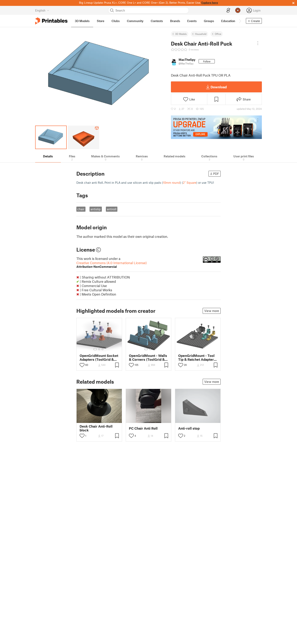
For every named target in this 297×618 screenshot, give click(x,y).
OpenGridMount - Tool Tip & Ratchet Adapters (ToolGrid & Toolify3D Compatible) (197, 357)
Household (200, 33)
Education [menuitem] (228, 21)
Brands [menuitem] (175, 21)
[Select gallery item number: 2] (99, 349)
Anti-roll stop (189, 428)
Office (218, 33)
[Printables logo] (51, 21)
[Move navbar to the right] (239, 21)
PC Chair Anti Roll (143, 428)
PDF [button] (216, 173)
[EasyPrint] (228, 10)
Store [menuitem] (100, 21)
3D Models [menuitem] (82, 21)
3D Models (181, 33)
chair (80, 209)
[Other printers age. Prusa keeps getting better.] (216, 127)
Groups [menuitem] (209, 21)
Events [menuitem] (192, 21)
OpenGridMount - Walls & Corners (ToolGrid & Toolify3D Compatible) (148, 357)
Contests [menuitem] (157, 21)
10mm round (171, 182)
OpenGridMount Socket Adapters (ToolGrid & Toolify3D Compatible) (99, 357)
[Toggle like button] (82, 365)
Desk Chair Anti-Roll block (96, 428)
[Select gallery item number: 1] (95, 349)
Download (219, 87)
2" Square (189, 182)
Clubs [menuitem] (116, 21)
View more (211, 311)
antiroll (111, 209)
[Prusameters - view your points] (237, 10)
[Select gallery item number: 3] (102, 349)
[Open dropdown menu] (258, 43)
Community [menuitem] (135, 21)
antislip (96, 209)
